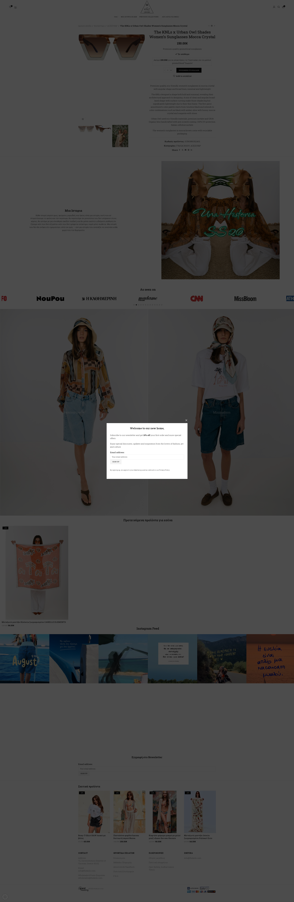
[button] (5, 897)
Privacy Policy (164, 470)
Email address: (117, 452)
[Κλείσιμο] (186, 420)
